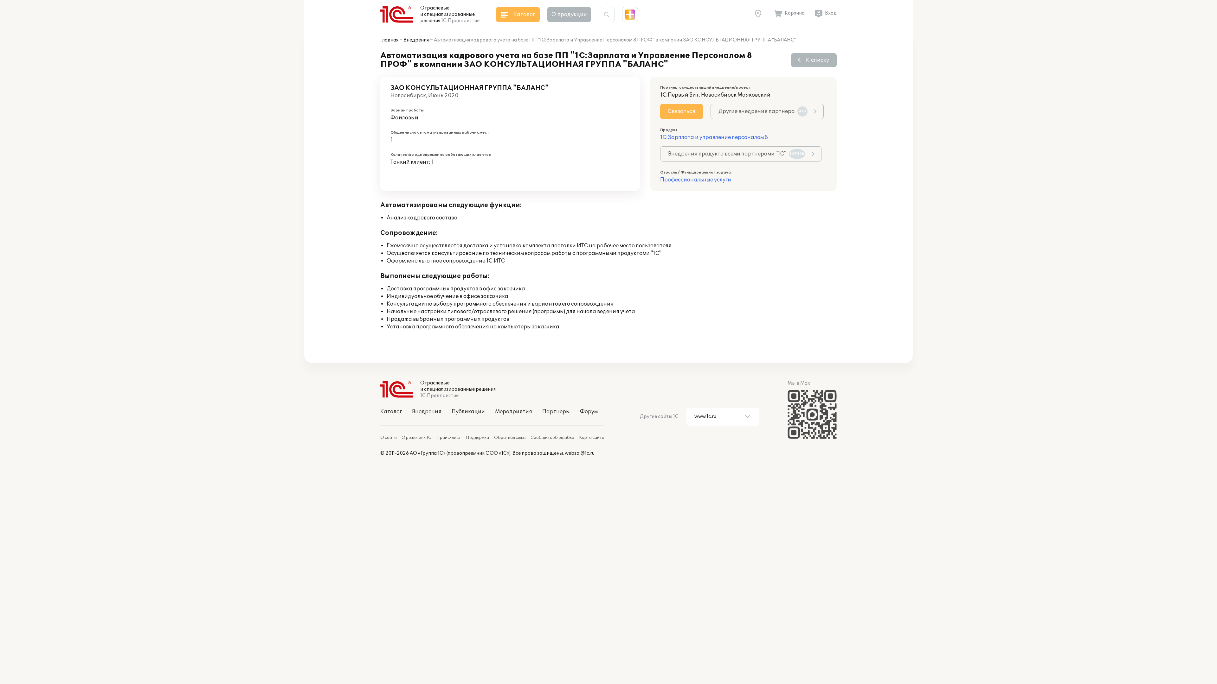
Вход (831, 13)
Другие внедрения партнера (762, 111)
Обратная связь (509, 437)
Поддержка (477, 437)
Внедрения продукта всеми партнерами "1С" (736, 154)
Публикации (468, 411)
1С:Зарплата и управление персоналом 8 (714, 137)
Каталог (391, 411)
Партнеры (556, 411)
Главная (389, 40)
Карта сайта (591, 437)
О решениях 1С (416, 437)
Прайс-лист (448, 437)
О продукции (569, 14)
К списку (817, 60)
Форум (589, 411)
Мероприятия (513, 411)
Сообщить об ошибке (552, 437)
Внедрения (416, 40)
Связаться (681, 111)
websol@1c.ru (580, 453)
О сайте (388, 437)
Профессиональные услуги (695, 180)
